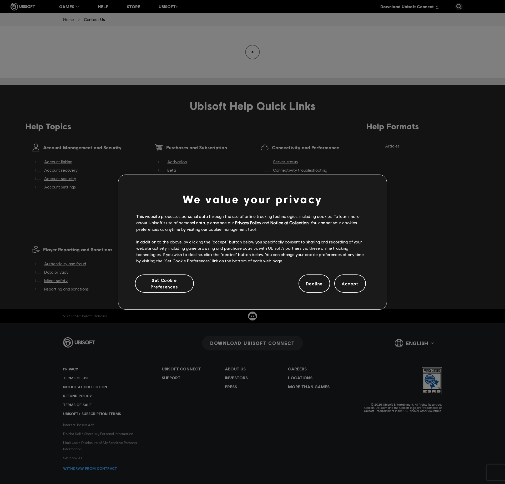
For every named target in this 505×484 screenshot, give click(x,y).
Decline (314, 283)
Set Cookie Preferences (164, 283)
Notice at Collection (289, 222)
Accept (350, 283)
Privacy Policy (248, 222)
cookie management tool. (233, 228)
